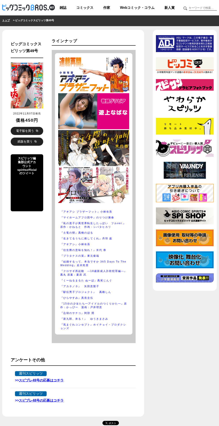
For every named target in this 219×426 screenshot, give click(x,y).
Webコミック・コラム (137, 7)
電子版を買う (25, 130)
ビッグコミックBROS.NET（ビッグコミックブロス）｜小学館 (28, 7)
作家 (106, 7)
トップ (6, 20)
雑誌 (63, 7)
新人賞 (169, 7)
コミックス (84, 7)
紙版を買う (25, 141)
